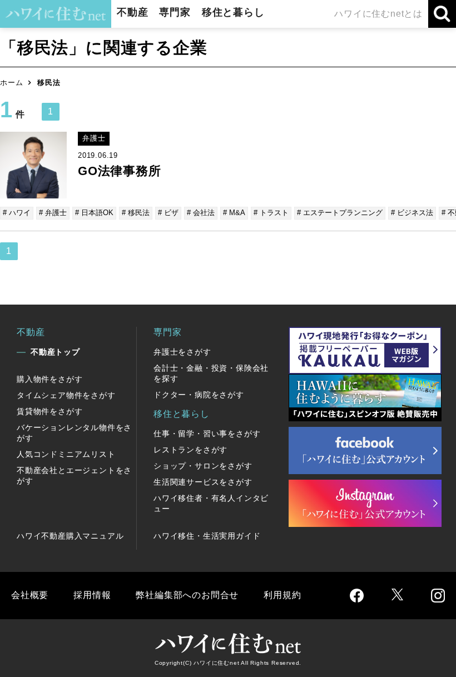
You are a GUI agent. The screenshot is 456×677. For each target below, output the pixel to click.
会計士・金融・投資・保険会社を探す (211, 373)
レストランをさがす (190, 449)
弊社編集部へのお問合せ (187, 595)
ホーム (11, 82)
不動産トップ (55, 351)
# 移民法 (136, 212)
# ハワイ (17, 212)
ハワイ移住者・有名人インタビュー (211, 503)
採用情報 (92, 595)
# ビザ (168, 212)
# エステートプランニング (340, 212)
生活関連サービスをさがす (202, 481)
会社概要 (29, 595)
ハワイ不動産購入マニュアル (70, 535)
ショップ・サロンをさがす (202, 465)
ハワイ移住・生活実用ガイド (206, 535)
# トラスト (271, 212)
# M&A (234, 212)
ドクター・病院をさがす (198, 394)
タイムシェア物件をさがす (66, 395)
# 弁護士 (53, 212)
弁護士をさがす (182, 351)
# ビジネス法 (412, 212)
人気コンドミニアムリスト (66, 454)
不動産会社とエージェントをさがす (74, 475)
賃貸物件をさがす (49, 411)
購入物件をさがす (49, 379)
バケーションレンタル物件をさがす (74, 432)
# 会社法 (201, 212)
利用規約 (282, 595)
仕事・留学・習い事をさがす (206, 433)
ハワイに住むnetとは (378, 13)
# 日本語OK (94, 212)
